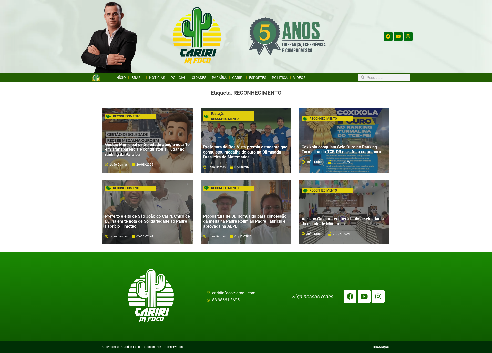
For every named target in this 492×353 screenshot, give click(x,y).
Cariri (237, 77)
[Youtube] (398, 36)
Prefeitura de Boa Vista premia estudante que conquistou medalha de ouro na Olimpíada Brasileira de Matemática (245, 152)
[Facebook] (388, 36)
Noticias (157, 77)
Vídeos (299, 77)
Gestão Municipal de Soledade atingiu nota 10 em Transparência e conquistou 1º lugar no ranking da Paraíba (147, 149)
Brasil (137, 77)
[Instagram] (408, 36)
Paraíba (219, 77)
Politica (280, 77)
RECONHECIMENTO (126, 116)
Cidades (199, 77)
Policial (178, 77)
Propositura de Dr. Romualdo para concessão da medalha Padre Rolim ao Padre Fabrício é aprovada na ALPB (244, 221)
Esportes (257, 77)
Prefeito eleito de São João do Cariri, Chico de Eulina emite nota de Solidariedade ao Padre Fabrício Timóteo (147, 221)
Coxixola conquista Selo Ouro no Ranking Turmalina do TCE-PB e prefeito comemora (341, 149)
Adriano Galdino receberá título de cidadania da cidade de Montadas (343, 221)
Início (120, 77)
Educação (217, 114)
